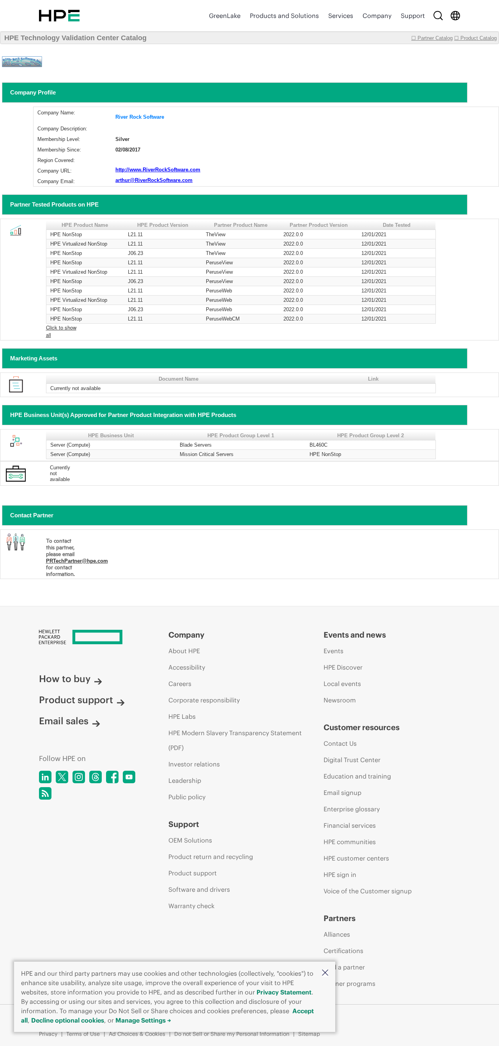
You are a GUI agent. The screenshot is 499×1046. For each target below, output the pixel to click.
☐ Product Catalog (475, 38)
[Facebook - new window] (112, 777)
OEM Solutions (190, 840)
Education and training (357, 776)
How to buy (64, 678)
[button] (325, 973)
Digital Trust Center (352, 760)
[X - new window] (62, 777)
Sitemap (309, 1033)
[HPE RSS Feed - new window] (45, 793)
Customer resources (362, 727)
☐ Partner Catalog (432, 38)
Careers (179, 684)
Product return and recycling (210, 857)
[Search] (438, 15)
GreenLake (225, 16)
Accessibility (186, 667)
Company (377, 16)
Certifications (343, 951)
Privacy (48, 1033)
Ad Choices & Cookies (137, 1033)
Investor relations (194, 764)
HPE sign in (340, 874)
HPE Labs (182, 716)
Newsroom (340, 700)
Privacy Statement (284, 992)
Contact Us (340, 743)
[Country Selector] (455, 15)
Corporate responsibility (204, 700)
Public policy (186, 797)
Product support (76, 700)
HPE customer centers (356, 858)
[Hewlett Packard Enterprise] (59, 15)
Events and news (355, 635)
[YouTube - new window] (129, 777)
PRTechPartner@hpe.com (77, 561)
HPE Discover (343, 667)
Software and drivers (199, 889)
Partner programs (349, 983)
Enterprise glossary (352, 809)
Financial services (350, 825)
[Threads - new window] (95, 777)
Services (340, 16)
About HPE (184, 651)
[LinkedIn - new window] (45, 777)
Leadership (184, 780)
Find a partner (344, 967)
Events (333, 651)
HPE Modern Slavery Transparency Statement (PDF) (235, 740)
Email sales (63, 721)
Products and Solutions (284, 16)
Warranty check (191, 906)
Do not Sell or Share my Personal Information (231, 1033)
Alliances (337, 934)
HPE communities (350, 842)
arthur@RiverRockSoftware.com (154, 180)
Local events (342, 684)
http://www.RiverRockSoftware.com (157, 170)
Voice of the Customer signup (368, 891)
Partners (340, 918)
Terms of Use (83, 1033)
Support (413, 16)
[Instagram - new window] (79, 777)
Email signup (342, 793)
